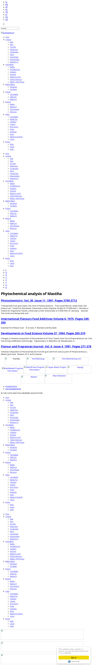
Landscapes (13, 132)
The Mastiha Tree (15, 69)
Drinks (12, 149)
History (12, 54)
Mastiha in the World (16, 137)
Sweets (12, 147)
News (11, 42)
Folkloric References (16, 79)
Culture (12, 139)
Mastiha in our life (15, 77)
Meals (11, 144)
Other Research (14, 109)
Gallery (7, 114)
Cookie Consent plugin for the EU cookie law (73, 661)
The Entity (13, 47)
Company (8, 39)
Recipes (7, 142)
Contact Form (11, 386)
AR (6, 19)
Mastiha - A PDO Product (17, 82)
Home (7, 37)
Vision (11, 44)
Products (7, 92)
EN (6, 4)
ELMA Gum (13, 97)
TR (6, 12)
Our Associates (14, 52)
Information (13, 87)
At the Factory (14, 127)
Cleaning (12, 124)
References (13, 112)
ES (6, 9)
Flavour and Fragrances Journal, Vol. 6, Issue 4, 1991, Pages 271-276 (46, 346)
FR (6, 7)
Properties (13, 74)
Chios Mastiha (9, 64)
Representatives (14, 59)
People (12, 129)
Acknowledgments (13, 389)
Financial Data (14, 57)
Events (12, 134)
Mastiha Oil (13, 99)
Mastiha (12, 67)
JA (6, 14)
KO (6, 17)
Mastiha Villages (10, 84)
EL (6, 2)
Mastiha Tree (14, 119)
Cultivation (13, 72)
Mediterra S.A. (14, 62)
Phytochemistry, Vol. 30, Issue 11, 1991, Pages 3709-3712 (39, 300)
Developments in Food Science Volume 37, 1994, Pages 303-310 (43, 333)
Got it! (73, 657)
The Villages (13, 89)
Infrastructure (14, 49)
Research (8, 102)
